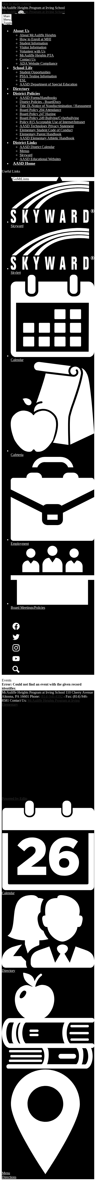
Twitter (16, 637)
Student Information (34, 43)
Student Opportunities (35, 72)
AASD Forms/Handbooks (38, 98)
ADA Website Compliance (38, 63)
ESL (23, 80)
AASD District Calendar (37, 147)
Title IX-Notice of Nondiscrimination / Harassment (55, 106)
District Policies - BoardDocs (40, 102)
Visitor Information (33, 47)
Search (16, 669)
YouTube (16, 658)
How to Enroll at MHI (35, 39)
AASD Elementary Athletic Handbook (47, 138)
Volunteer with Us (32, 51)
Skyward (26, 155)
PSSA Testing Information (38, 76)
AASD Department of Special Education (48, 84)
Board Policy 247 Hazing (38, 114)
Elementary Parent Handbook (40, 134)
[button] (21, 30)
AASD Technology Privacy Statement (47, 126)
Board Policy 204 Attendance (40, 110)
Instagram (16, 647)
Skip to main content (16, 4)
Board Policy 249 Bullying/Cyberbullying (49, 118)
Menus (24, 151)
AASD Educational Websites (40, 159)
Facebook (16, 626)
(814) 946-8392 (52, 696)
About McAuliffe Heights (38, 35)
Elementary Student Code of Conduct (46, 130)
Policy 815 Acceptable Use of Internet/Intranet (52, 122)
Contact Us (27, 59)
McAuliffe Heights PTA (37, 55)
